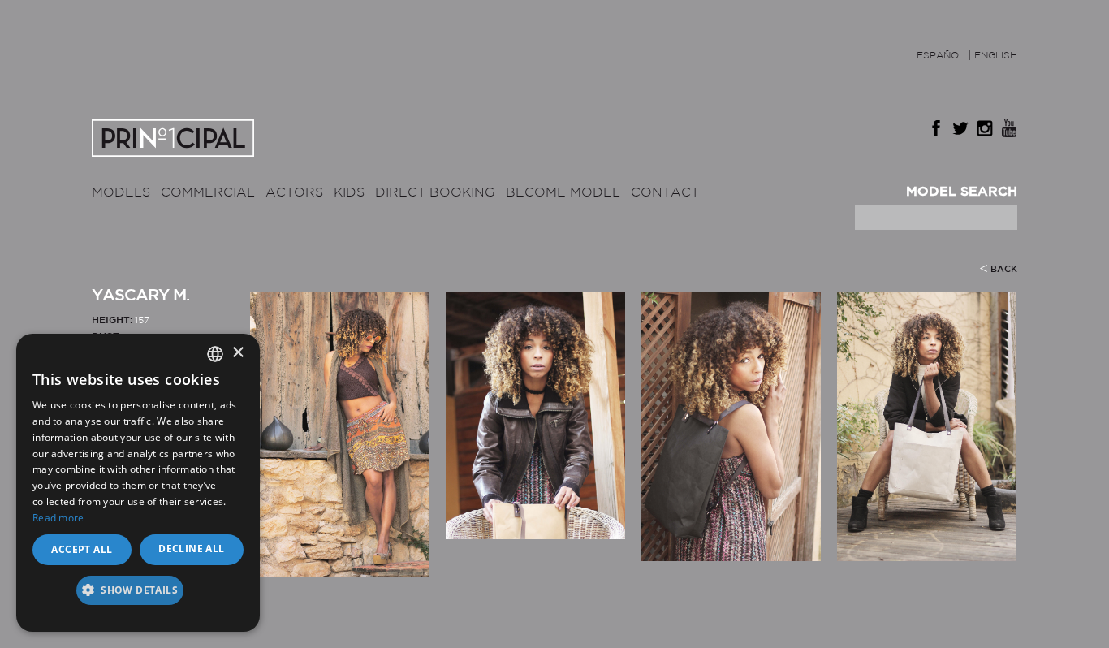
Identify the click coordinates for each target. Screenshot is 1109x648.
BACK (1003, 270)
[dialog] (138, 483)
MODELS (121, 193)
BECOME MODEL (563, 193)
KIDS (349, 193)
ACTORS (294, 193)
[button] (138, 596)
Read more (58, 518)
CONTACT (665, 193)
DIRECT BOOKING (435, 193)
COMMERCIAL (208, 193)
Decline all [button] (191, 548)
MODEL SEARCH (961, 192)
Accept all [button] (81, 549)
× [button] (237, 353)
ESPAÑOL (940, 55)
